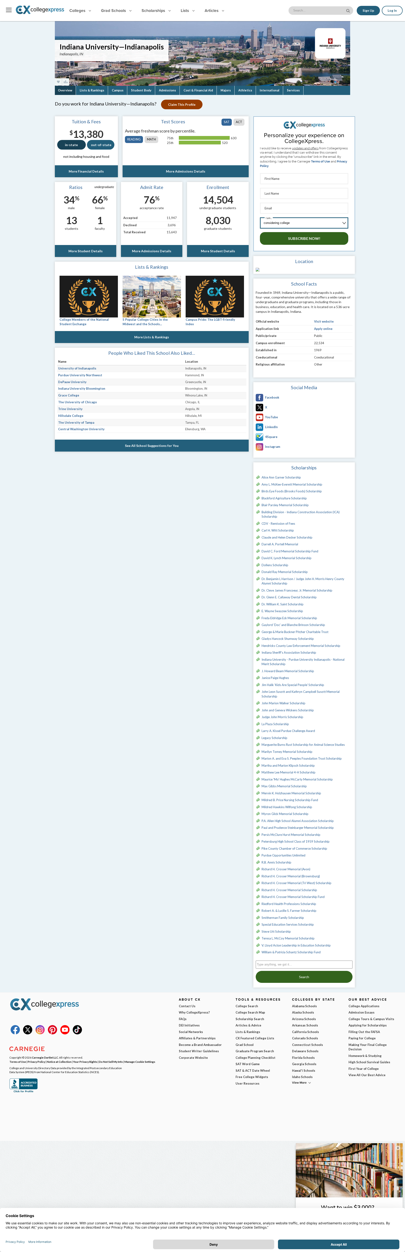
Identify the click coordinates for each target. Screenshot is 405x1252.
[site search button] (348, 10)
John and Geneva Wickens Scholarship (288, 710)
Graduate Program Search (255, 1051)
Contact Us (187, 1006)
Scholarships (154, 10)
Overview (65, 90)
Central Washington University (81, 429)
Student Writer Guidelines (199, 1051)
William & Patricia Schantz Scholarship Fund (291, 952)
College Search (247, 1006)
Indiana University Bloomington (81, 388)
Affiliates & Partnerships (197, 1038)
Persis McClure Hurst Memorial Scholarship (291, 835)
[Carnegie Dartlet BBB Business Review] (23, 1092)
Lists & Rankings (92, 90)
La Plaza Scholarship (275, 724)
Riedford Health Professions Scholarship (289, 904)
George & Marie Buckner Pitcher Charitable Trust (295, 632)
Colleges (77, 10)
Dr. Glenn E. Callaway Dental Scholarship (289, 597)
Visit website (324, 321)
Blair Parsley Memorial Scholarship (285, 505)
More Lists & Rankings (151, 337)
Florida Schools (303, 1058)
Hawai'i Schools (303, 1070)
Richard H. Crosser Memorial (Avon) (286, 869)
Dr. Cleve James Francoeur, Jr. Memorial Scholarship (297, 590)
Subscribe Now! (304, 238)
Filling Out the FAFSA (364, 1032)
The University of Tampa (76, 422)
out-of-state (101, 145)
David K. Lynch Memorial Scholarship (286, 558)
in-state (71, 145)
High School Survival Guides (369, 1062)
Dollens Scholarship (275, 565)
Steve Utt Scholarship (276, 931)
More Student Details (85, 251)
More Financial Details (86, 171)
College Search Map (250, 1012)
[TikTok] (77, 1033)
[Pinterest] (52, 1033)
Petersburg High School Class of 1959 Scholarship (296, 841)
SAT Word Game (248, 1064)
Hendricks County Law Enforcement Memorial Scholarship (301, 646)
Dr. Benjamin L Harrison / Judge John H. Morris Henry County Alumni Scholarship (303, 581)
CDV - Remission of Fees (278, 523)
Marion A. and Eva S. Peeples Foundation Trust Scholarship (302, 758)
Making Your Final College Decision (368, 1047)
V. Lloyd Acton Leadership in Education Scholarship (296, 945)
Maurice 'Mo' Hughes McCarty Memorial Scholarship (297, 779)
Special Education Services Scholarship (288, 924)
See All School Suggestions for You (152, 446)
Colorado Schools (305, 1038)
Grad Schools (114, 10)
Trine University (70, 409)
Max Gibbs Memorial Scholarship (284, 786)
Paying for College (362, 1038)
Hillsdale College (70, 416)
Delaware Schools (305, 1051)
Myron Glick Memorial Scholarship (285, 814)
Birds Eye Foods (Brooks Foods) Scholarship (292, 491)
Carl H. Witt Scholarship (278, 530)
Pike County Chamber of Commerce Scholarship (294, 848)
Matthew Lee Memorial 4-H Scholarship (288, 772)
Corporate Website (193, 1058)
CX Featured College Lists (255, 1038)
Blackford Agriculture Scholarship (284, 498)
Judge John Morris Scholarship (282, 717)
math (151, 139)
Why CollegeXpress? (194, 1012)
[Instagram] (40, 1033)
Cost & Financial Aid (198, 90)
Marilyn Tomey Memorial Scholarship (287, 752)
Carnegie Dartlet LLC (45, 1057)
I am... (269, 217)
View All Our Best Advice (367, 1075)
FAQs (183, 1019)
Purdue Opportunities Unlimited (283, 855)
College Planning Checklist (255, 1058)
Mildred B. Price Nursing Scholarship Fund (290, 800)
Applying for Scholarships (368, 1025)
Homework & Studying (365, 1056)
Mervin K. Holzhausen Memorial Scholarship (291, 793)
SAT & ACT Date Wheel (253, 1070)
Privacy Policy (36, 1061)
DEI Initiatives (189, 1025)
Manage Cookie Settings (139, 1061)
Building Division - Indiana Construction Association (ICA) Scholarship (301, 514)
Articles (212, 10)
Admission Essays (362, 1012)
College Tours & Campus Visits (371, 1019)
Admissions (167, 90)
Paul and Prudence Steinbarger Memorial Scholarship (298, 828)
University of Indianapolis (77, 368)
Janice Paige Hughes (275, 678)
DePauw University (72, 382)
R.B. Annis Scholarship (276, 862)
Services (293, 90)
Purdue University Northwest (80, 375)
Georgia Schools (304, 1064)
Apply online (323, 329)
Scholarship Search (250, 1019)
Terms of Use (320, 161)
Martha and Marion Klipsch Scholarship (288, 765)
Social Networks (191, 1032)
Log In (392, 10)
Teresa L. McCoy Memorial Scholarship (288, 938)
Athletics (245, 90)
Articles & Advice (248, 1025)
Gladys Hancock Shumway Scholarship (288, 639)
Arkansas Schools (305, 1025)
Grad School (245, 1045)
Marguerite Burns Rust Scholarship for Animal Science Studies (303, 745)
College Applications (364, 1006)
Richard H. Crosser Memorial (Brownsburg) (291, 876)
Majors (226, 90)
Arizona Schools (304, 1019)
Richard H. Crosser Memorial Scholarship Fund (293, 897)
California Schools (305, 1032)
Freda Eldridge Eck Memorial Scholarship (289, 618)
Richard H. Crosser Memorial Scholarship (289, 890)
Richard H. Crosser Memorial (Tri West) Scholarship (296, 883)
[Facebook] (15, 1033)
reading (134, 139)
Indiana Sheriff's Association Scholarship (289, 652)
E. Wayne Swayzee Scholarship (282, 611)
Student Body (141, 90)
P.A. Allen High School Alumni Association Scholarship (298, 821)
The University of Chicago (77, 402)
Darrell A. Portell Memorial (280, 544)
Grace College (68, 395)
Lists (185, 10)
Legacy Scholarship (274, 738)
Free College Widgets (252, 1077)
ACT (239, 122)
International (269, 90)
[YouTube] (65, 1033)
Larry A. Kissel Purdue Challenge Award (288, 731)
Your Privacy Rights (85, 1061)
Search (304, 977)
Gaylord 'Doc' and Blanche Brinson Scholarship (293, 625)
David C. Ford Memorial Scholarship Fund (290, 551)
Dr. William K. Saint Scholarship (283, 604)
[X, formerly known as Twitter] (28, 1033)
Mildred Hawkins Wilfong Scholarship (287, 807)
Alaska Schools (303, 1012)
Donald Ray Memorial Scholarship (285, 572)
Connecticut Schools (307, 1045)
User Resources (247, 1083)
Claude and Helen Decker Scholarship (287, 537)
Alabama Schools (304, 1006)
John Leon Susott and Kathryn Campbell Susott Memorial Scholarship (301, 694)
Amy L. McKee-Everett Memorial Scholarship (292, 484)
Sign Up (368, 10)
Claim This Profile (181, 104)
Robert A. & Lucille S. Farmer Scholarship (289, 911)
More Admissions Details (185, 171)
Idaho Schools (302, 1077)
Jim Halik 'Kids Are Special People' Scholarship (293, 685)
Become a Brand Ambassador (200, 1045)
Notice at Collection (59, 1061)
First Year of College (364, 1069)
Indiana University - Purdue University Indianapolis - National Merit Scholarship (303, 662)
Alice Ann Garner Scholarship (281, 477)
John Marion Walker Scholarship (283, 703)
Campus (118, 90)
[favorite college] (58, 82)
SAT (226, 122)
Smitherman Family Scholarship (283, 918)
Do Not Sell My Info (111, 1061)
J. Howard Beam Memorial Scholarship (288, 671)
